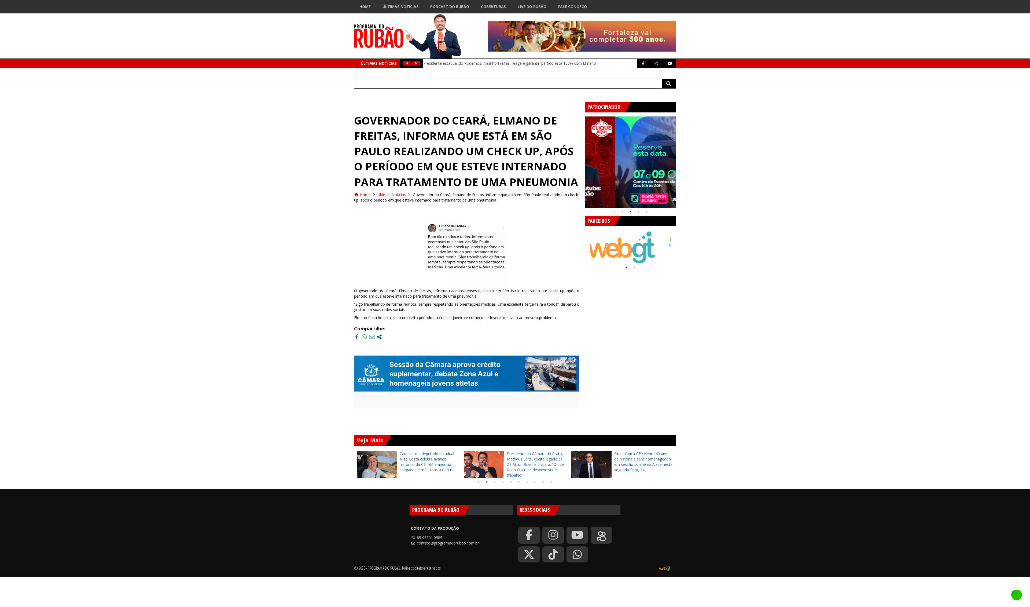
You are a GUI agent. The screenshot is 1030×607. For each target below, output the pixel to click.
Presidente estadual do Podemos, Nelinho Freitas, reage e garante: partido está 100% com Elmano (509, 63)
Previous (580, 160)
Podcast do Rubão (449, 6)
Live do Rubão (532, 6)
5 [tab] (646, 211)
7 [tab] (527, 482)
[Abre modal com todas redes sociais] (379, 336)
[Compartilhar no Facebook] (356, 336)
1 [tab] (614, 211)
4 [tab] (638, 211)
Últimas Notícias (400, 6)
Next (680, 160)
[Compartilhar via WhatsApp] (364, 336)
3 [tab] (630, 211)
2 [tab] (622, 211)
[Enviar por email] (371, 336)
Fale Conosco (572, 6)
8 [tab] (535, 482)
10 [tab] (551, 482)
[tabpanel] (630, 162)
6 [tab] (519, 482)
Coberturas (493, 6)
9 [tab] (543, 482)
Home (365, 6)
